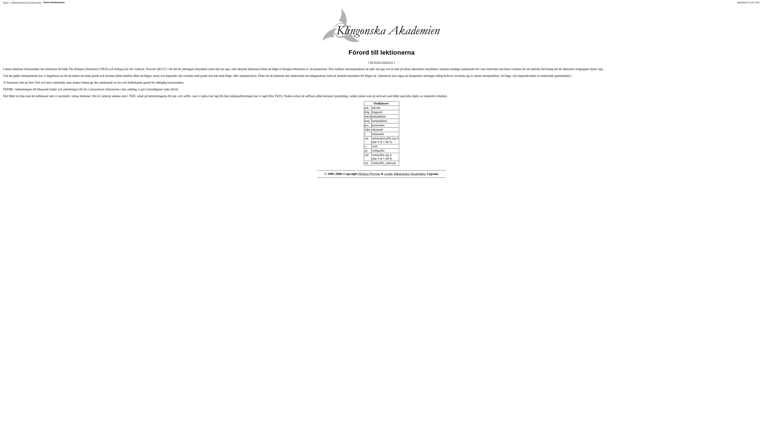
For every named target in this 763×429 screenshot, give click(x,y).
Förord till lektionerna (54, 2)
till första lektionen (381, 62)
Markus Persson (369, 174)
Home (6, 2)
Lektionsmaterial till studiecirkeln (26, 2)
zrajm (388, 174)
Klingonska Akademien (409, 174)
